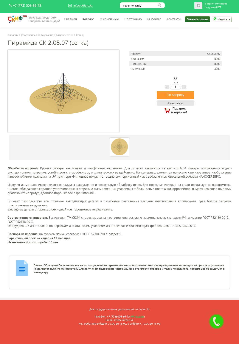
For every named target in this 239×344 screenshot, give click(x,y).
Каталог (88, 19)
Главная (70, 19)
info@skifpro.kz (83, 5)
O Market (154, 19)
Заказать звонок (197, 19)
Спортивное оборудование (37, 35)
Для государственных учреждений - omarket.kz (119, 309)
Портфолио (133, 19)
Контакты (174, 19)
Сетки (79, 35)
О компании (109, 19)
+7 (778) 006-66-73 (27, 5)
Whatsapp (137, 316)
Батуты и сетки (64, 35)
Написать (224, 19)
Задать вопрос (176, 103)
